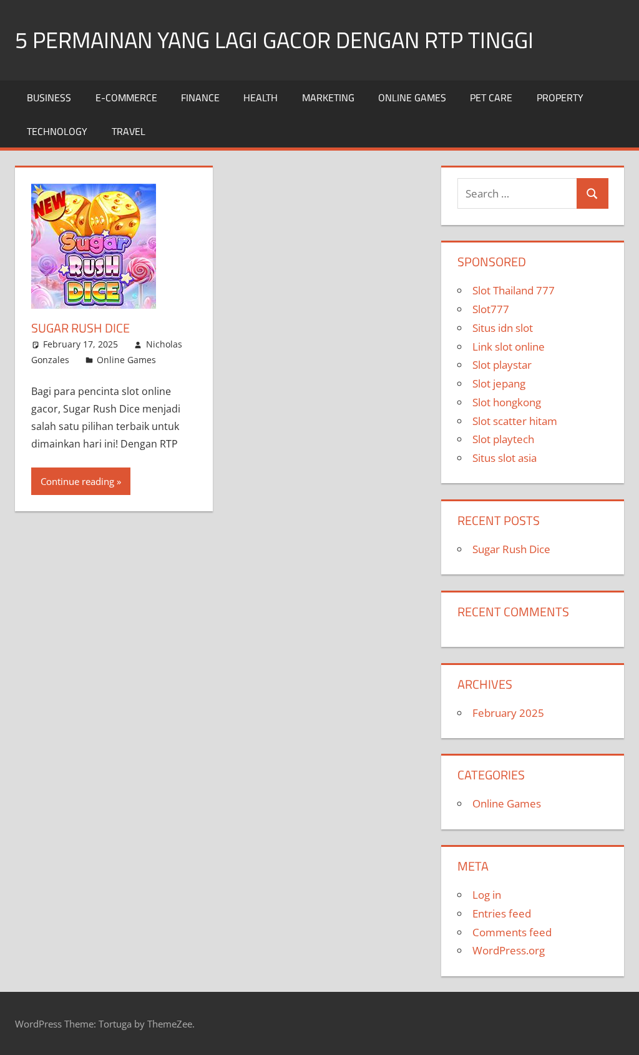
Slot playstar (502, 365)
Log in (486, 895)
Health (260, 97)
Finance (200, 97)
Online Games (412, 97)
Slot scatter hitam (514, 421)
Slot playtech (503, 439)
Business (49, 97)
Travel (128, 131)
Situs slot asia (504, 458)
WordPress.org (508, 950)
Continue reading (77, 481)
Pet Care (491, 97)
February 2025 (508, 713)
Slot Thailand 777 (513, 290)
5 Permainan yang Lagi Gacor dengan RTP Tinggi (274, 39)
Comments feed (512, 932)
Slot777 (490, 309)
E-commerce (126, 97)
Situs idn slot (502, 328)
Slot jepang (498, 383)
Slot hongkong (506, 402)
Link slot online (508, 346)
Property (560, 97)
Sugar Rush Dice (80, 328)
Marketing (328, 97)
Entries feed (501, 913)
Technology (57, 131)
